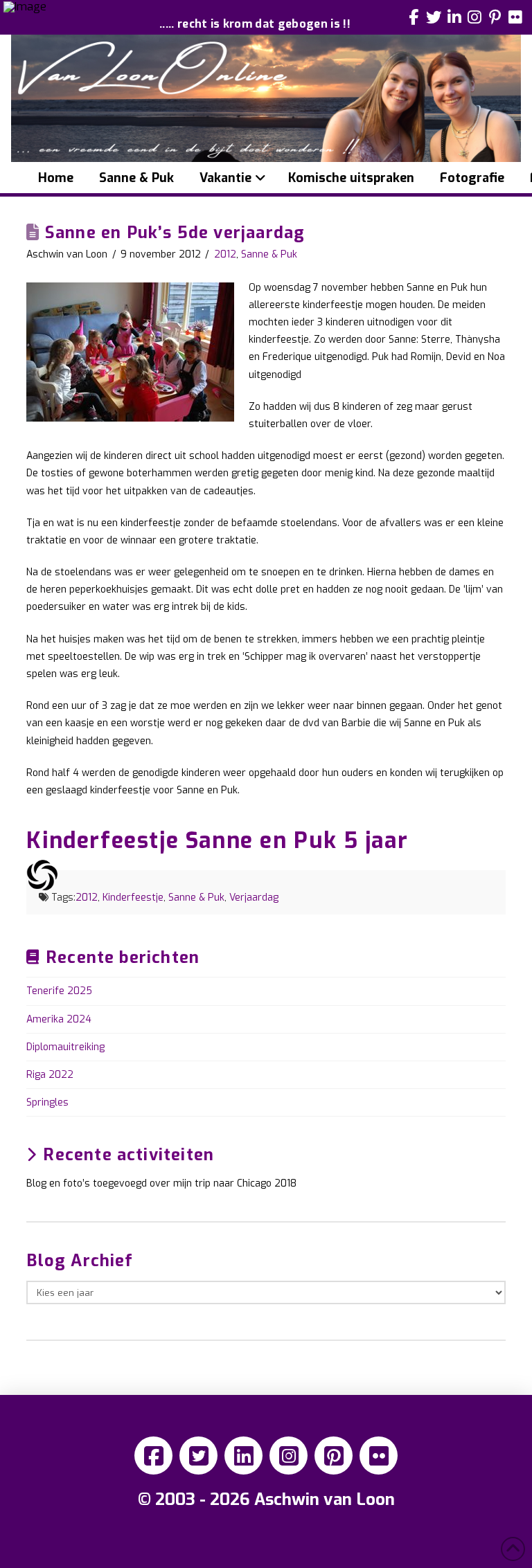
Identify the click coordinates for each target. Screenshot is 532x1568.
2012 (225, 254)
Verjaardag (253, 897)
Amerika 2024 (58, 1019)
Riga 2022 (49, 1074)
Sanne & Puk (269, 254)
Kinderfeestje (133, 897)
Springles (47, 1102)
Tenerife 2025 (59, 991)
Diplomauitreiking (65, 1047)
